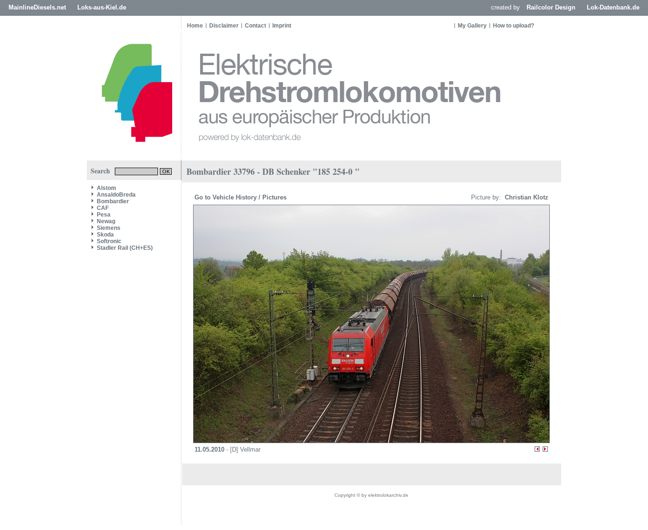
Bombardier (113, 201)
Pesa (104, 214)
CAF (103, 208)
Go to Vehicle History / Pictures (241, 197)
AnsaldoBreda (116, 194)
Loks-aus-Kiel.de (101, 7)
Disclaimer (224, 25)
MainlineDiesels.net (37, 7)
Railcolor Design (551, 7)
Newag (106, 221)
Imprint (281, 25)
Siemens (108, 228)
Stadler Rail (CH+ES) (125, 248)
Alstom (106, 188)
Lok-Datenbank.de (613, 7)
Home (195, 25)
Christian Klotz (525, 197)
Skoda (105, 234)
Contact (255, 25)
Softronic (109, 241)
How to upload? (513, 25)
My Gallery (472, 25)
